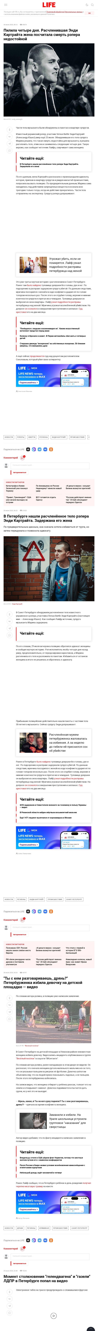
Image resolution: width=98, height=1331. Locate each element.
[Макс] (33, 449)
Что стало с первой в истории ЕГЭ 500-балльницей (75, 950)
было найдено (34, 285)
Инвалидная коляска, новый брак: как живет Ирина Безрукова (79, 962)
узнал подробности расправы (66, 302)
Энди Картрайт (17, 604)
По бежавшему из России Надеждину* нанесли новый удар (49, 488)
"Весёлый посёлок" (32, 1046)
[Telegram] (39, 449)
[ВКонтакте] (45, 449)
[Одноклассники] (51, 449)
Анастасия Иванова (25, 391)
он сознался (31, 308)
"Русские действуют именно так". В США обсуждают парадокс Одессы (78, 500)
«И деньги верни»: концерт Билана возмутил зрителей (78, 487)
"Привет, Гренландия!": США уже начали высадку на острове (18, 500)
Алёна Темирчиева (24, 853)
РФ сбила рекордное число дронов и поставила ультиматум (18, 962)
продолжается (37, 356)
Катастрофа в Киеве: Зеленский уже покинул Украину (17, 488)
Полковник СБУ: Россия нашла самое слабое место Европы (18, 950)
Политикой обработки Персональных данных (64, 12)
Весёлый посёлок (25, 1058)
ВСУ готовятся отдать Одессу (46, 498)
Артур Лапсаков (23, 1270)
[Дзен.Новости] (28, 449)
